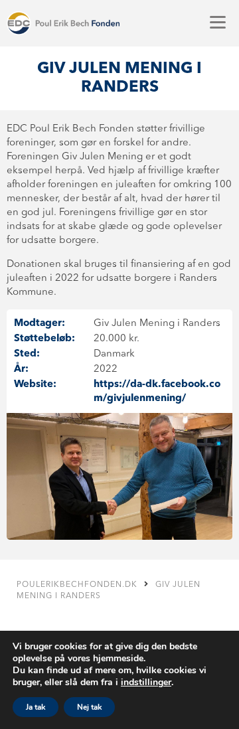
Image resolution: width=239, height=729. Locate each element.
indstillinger (146, 682)
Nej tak (89, 707)
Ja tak (35, 707)
